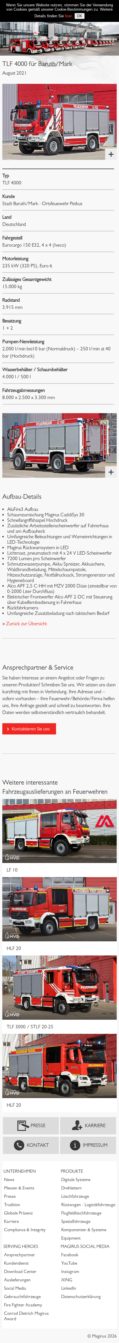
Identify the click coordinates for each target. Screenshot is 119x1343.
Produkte (72, 1171)
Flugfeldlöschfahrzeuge (81, 1213)
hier (68, 16)
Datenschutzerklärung (81, 1296)
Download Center (20, 1271)
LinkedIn (68, 1288)
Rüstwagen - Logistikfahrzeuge (88, 1204)
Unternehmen (19, 1171)
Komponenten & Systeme (83, 1229)
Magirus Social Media (85, 1246)
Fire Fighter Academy (23, 1305)
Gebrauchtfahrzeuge (22, 1296)
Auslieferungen (17, 1279)
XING (66, 1279)
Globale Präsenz (18, 1213)
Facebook (69, 1254)
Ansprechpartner (19, 1254)
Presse (38, 1125)
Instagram (70, 1271)
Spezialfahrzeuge (75, 1221)
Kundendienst (16, 1263)
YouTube (69, 1263)
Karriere (95, 1125)
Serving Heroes (20, 1246)
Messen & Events (19, 1188)
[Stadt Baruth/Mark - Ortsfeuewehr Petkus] (59, 122)
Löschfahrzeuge (75, 1196)
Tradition (12, 1204)
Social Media (15, 1288)
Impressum (95, 1145)
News (9, 1179)
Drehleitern (71, 1188)
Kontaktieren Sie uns (31, 729)
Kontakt (38, 1145)
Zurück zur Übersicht (26, 623)
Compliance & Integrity (25, 1229)
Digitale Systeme (75, 1179)
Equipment (71, 1238)
